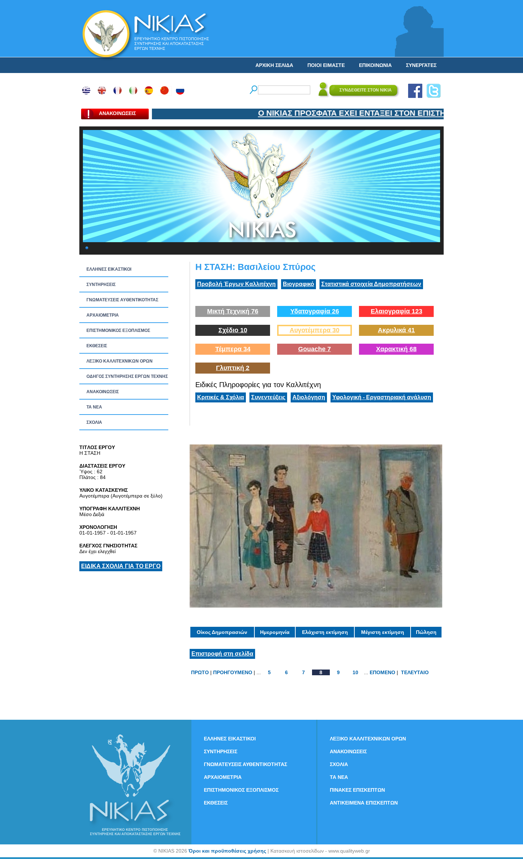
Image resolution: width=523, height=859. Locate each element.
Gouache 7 (314, 349)
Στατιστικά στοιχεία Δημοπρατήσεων (371, 284)
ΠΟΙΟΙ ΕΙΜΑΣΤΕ (326, 65)
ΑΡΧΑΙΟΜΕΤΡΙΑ (102, 315)
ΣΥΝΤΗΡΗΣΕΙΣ (101, 284)
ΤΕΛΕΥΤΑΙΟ (415, 672)
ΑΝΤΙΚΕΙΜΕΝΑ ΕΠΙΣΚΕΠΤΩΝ (364, 803)
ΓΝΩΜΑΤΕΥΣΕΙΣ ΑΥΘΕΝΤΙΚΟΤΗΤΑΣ (122, 299)
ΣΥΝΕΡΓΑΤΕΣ (421, 65)
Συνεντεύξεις (268, 397)
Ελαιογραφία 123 (396, 311)
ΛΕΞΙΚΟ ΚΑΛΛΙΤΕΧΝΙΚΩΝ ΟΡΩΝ (119, 361)
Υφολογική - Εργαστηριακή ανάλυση (381, 397)
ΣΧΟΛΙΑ (94, 422)
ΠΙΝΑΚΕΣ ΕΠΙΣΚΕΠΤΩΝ (357, 790)
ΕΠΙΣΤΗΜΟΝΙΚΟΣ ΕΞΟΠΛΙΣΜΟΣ (118, 330)
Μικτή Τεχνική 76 (232, 311)
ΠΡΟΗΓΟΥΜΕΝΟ (232, 672)
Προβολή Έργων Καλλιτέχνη (236, 284)
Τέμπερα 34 (232, 349)
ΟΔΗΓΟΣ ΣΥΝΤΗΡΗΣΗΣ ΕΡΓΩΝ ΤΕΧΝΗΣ (127, 376)
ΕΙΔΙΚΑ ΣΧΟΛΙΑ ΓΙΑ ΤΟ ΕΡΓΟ (120, 566)
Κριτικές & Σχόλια (220, 397)
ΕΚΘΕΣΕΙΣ (96, 345)
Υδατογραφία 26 (314, 311)
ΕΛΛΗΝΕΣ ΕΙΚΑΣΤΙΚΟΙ (108, 269)
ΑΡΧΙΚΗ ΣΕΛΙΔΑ (274, 65)
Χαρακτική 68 (396, 349)
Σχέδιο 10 (232, 330)
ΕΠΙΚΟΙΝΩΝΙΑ (375, 65)
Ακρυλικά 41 (396, 330)
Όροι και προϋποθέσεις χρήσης (227, 851)
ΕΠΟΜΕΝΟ (382, 672)
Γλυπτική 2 (232, 367)
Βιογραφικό (298, 284)
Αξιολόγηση (308, 397)
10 (355, 672)
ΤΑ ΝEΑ (94, 407)
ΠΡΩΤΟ (200, 672)
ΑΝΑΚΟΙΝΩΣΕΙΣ (102, 391)
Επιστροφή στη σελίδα (222, 654)
